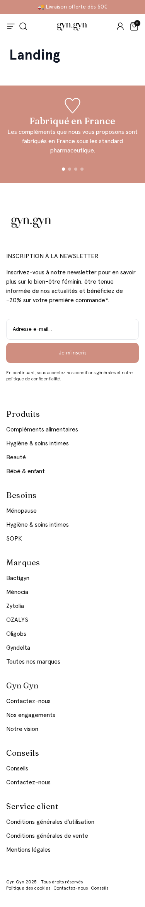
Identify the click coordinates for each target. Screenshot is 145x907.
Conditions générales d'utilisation (50, 822)
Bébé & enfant (25, 471)
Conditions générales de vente (47, 836)
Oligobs (16, 634)
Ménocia (17, 592)
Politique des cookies (28, 888)
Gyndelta (18, 648)
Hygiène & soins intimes (37, 443)
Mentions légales (28, 850)
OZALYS (17, 620)
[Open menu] (10, 26)
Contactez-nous (28, 701)
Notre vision (22, 729)
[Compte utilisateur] (120, 26)
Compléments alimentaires (42, 429)
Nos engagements (30, 715)
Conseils (17, 768)
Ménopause (21, 511)
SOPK (14, 539)
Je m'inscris (73, 353)
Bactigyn (17, 578)
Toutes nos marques (33, 662)
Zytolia (15, 606)
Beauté (16, 457)
